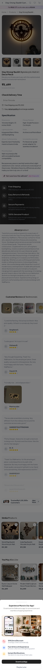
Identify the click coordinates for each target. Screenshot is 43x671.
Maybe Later (22, 667)
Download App (21, 662)
